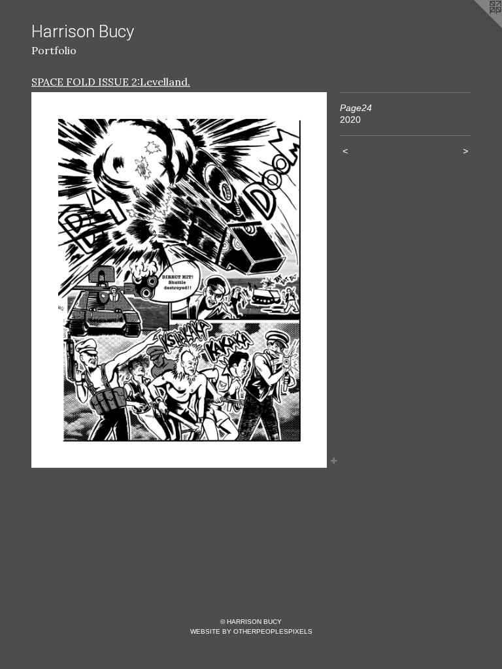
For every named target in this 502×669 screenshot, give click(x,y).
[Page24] (179, 280)
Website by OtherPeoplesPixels (251, 631)
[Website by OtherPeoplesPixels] (476, 26)
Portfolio (53, 50)
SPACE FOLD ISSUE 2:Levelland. (110, 81)
